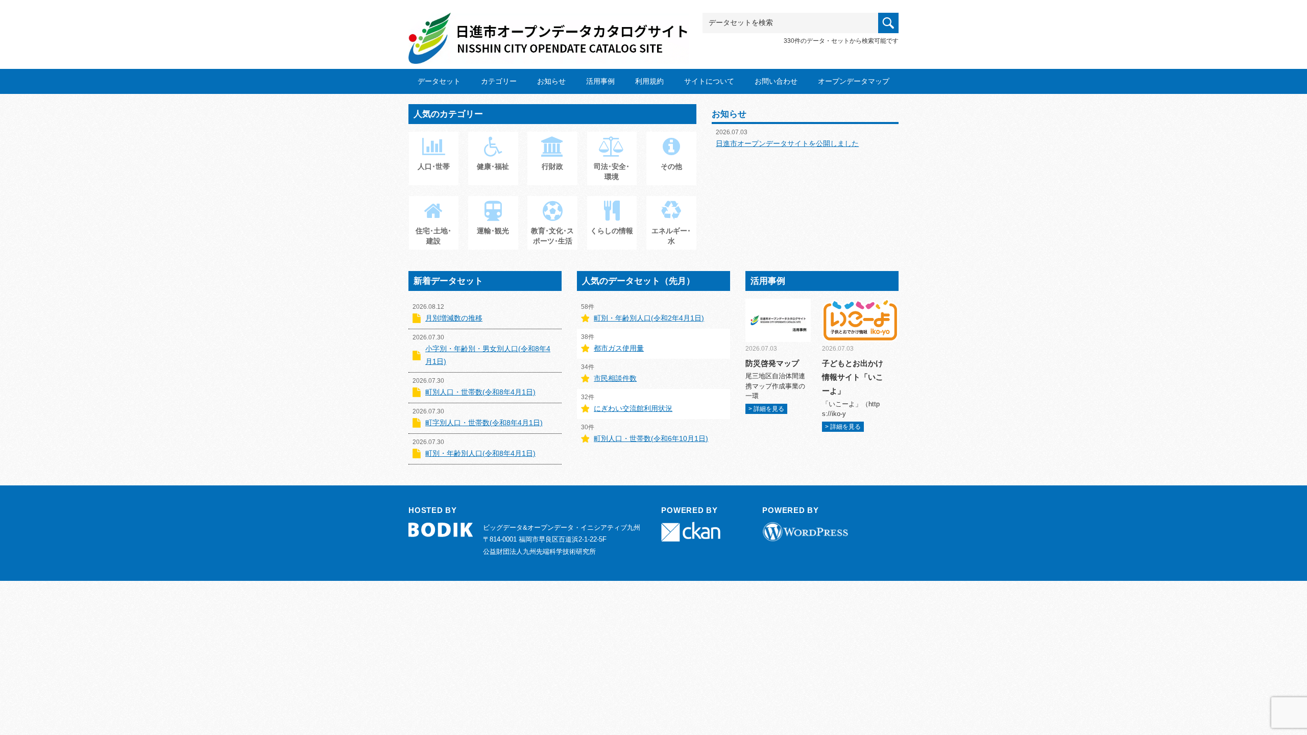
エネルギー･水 (671, 236)
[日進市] (548, 28)
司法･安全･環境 (612, 171)
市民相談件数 (615, 378)
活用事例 (600, 81)
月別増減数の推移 (453, 318)
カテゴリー (499, 81)
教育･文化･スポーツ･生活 (552, 236)
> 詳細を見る (766, 408)
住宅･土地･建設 (433, 236)
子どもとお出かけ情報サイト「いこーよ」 (852, 377)
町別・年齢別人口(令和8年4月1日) (480, 453)
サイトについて (709, 81)
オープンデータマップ (853, 81)
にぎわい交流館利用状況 (633, 408)
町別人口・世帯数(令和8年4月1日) (480, 392)
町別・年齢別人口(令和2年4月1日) (649, 318)
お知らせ (551, 81)
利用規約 (649, 81)
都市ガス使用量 (619, 348)
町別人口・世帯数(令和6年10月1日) (651, 438)
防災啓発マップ (772, 363)
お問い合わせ (776, 81)
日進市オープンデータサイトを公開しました (787, 143)
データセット (439, 81)
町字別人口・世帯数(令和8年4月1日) (484, 423)
